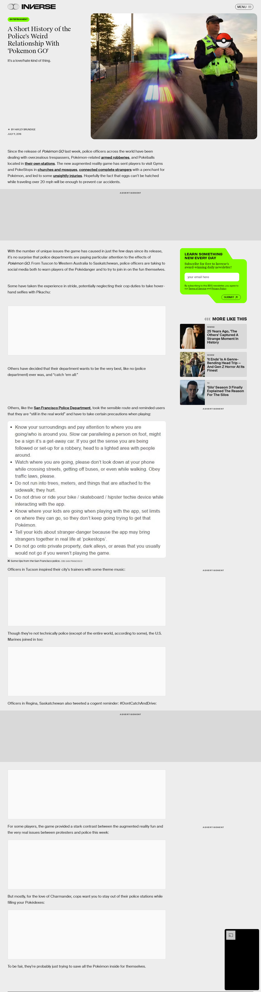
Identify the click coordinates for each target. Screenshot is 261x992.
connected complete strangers (105, 169)
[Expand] (229, 932)
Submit (229, 297)
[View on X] (86, 330)
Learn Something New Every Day (204, 255)
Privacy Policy (219, 288)
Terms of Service (197, 288)
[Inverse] (38, 6)
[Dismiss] (255, 932)
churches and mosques (57, 169)
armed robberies (115, 157)
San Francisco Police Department (62, 407)
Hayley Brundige (25, 129)
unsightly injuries (67, 175)
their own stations (40, 163)
